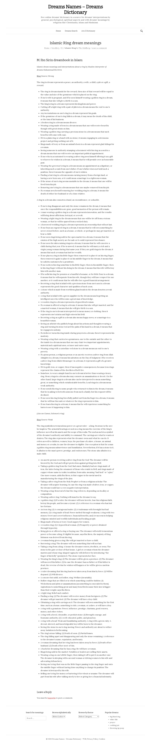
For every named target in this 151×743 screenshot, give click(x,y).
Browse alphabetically (61, 712)
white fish (114, 719)
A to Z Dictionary (88, 31)
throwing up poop (117, 728)
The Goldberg (84, 48)
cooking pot (114, 725)
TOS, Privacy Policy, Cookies (94, 739)
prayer (112, 722)
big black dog (115, 717)
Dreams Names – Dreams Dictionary (75, 9)
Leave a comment (99, 48)
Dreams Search (71, 31)
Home (58, 31)
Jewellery (55, 48)
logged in (51, 698)
